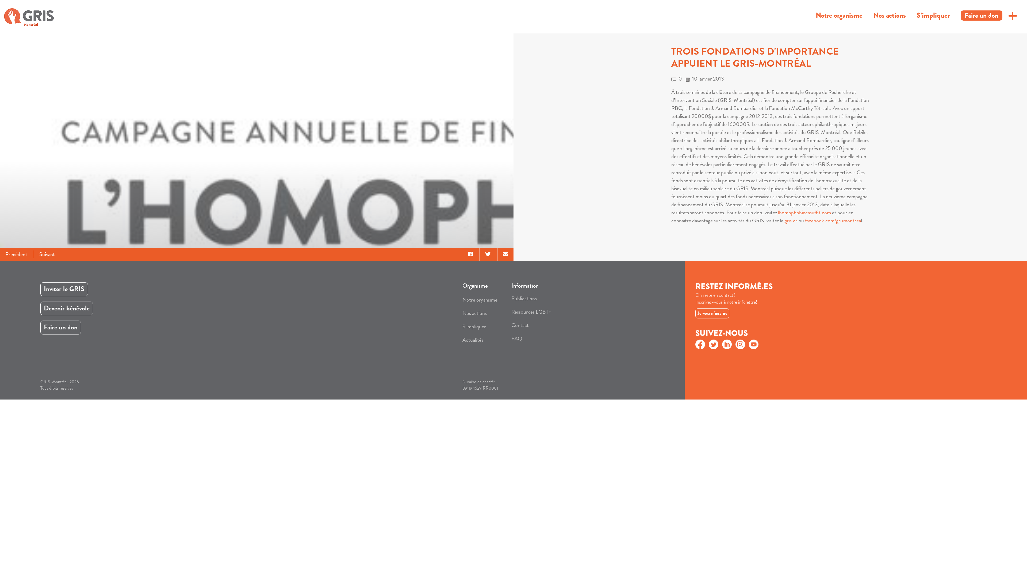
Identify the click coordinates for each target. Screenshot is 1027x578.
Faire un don (981, 15)
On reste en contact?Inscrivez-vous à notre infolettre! (726, 298)
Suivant (47, 254)
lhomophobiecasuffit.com (804, 212)
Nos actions (889, 15)
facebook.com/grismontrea (833, 221)
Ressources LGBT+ (531, 312)
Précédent (16, 254)
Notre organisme (839, 15)
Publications (524, 298)
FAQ (516, 339)
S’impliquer (933, 15)
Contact (520, 325)
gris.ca (791, 221)
